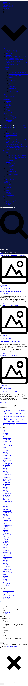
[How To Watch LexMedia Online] (14, 320)
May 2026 (5, 433)
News (4, 94)
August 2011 (6, 574)
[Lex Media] (13, 126)
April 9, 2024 (7, 389)
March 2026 (6, 436)
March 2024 (6, 473)
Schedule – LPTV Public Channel (17, 72)
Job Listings (9, 120)
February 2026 (7, 438)
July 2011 (5, 576)
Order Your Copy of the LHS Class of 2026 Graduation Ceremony (14, 414)
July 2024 (5, 466)
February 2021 (7, 519)
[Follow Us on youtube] (4, 616)
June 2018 (5, 546)
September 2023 (7, 482)
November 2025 (7, 443)
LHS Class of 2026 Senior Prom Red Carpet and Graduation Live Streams (14, 420)
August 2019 (6, 538)
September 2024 (7, 463)
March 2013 (6, 549)
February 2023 (7, 493)
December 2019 (7, 535)
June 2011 (5, 577)
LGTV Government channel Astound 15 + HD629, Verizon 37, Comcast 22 (17, 63)
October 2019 (6, 536)
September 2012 (7, 557)
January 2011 (6, 584)
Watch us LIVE (6, 3)
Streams (8, 162)
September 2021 (7, 512)
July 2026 (5, 430)
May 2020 (5, 530)
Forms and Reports (8, 121)
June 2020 (5, 528)
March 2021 (6, 517)
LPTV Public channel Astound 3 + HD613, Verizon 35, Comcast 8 (17, 57)
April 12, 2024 (7, 338)
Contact (5, 113)
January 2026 (6, 439)
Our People (9, 53)
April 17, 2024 (7, 288)
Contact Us (9, 115)
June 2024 (5, 468)
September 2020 (7, 525)
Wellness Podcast (7, 599)
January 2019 (6, 542)
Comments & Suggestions (13, 117)
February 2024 (7, 474)
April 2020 (5, 531)
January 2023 (6, 495)
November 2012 (7, 554)
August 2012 (6, 558)
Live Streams (12, 80)
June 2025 (5, 449)
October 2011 (6, 571)
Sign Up (2, 643)
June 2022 (5, 503)
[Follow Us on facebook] (0, 616)
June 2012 (5, 560)
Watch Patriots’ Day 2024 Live (10, 392)
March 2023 (6, 492)
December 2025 (7, 441)
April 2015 (5, 547)
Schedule (8, 154)
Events (3, 287)
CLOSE (2, 684)
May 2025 (5, 450)
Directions (8, 55)
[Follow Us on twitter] (3, 616)
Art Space (8, 110)
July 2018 (5, 544)
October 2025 (6, 444)
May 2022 (5, 504)
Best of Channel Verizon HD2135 (14, 66)
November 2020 (7, 522)
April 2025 (5, 452)
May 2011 (5, 579)
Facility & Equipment (11, 52)
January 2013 (6, 550)
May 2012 (5, 561)
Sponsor (8, 109)
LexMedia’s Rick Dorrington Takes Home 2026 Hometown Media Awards (15, 423)
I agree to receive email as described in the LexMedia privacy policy (16, 637)
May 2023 (5, 489)
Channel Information (8, 591)
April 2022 (5, 506)
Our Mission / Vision (11, 50)
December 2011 (7, 568)
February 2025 (7, 455)
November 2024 (7, 460)
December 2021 (7, 509)
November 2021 (7, 511)
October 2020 (6, 523)
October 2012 (6, 555)
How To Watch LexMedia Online (10, 342)
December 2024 (7, 458)
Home (4, 47)
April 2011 (5, 581)
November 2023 (7, 479)
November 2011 (7, 569)
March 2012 (6, 565)
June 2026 (5, 431)
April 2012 (5, 563)
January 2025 (6, 457)
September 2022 (7, 501)
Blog (7, 98)
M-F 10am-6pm (8, 614)
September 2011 (7, 573)
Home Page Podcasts (8, 596)
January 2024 (6, 476)
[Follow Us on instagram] (1, 616)
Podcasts (11, 83)
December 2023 (7, 477)
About (4, 48)
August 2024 (6, 465)
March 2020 (6, 533)
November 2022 (7, 498)
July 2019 (5, 539)
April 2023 (5, 490)
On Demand (6, 67)
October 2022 (6, 500)
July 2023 (5, 485)
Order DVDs (12, 86)
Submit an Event (10, 118)
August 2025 (6, 447)
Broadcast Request (14, 90)
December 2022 (7, 496)
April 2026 (5, 435)
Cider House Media (12, 646)
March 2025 (6, 454)
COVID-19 (5, 592)
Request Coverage (8, 6)
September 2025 (7, 446)
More (7, 168)
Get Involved (6, 99)
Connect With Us (7, 8)
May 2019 (5, 541)
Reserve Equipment (11, 112)
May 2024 (5, 469)
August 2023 (6, 484)
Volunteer (8, 101)
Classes (8, 102)
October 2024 (6, 462)
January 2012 (6, 566)
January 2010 (6, 585)
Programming (6, 69)
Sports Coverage (13, 91)
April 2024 (5, 471)
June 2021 (5, 514)
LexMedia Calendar (11, 96)
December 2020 (7, 520)
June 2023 (5, 487)
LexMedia (4, 285)
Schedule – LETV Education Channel (18, 74)
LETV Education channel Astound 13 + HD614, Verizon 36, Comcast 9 (16, 60)
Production (9, 104)
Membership (9, 105)
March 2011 (6, 582)
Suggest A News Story (9, 5)
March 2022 (6, 508)
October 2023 (6, 481)
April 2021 (5, 515)
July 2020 (5, 527)
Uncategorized (7, 597)
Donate (5, 2)
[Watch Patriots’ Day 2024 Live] (14, 370)
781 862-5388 (7, 612)
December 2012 (7, 552)
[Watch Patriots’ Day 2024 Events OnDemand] (14, 269)
